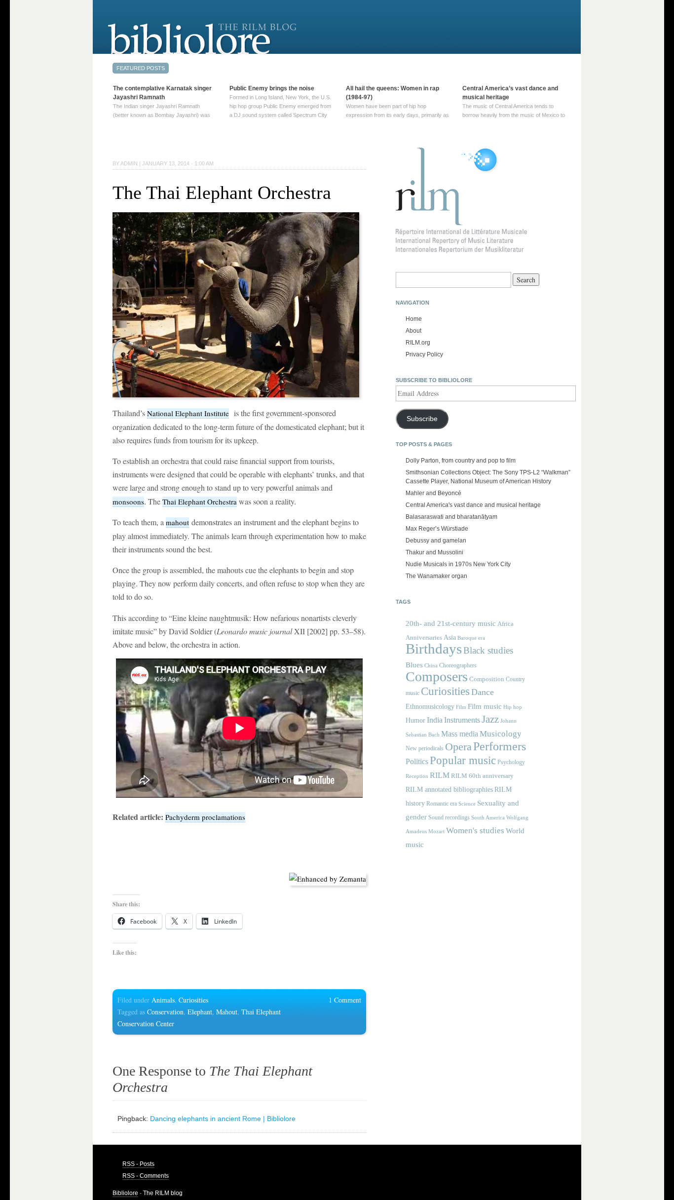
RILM (439, 775)
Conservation (165, 1011)
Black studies (488, 650)
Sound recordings (449, 817)
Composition (486, 679)
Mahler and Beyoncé (433, 493)
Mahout (226, 1011)
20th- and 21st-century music (451, 623)
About (413, 330)
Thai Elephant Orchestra (199, 501)
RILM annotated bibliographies (449, 789)
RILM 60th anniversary (482, 776)
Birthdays (434, 649)
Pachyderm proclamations (205, 817)
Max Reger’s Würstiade (437, 528)
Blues (414, 665)
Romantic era (441, 803)
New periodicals (425, 748)
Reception (417, 776)
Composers (437, 676)
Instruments (462, 720)
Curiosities (193, 1000)
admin (129, 163)
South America (488, 817)
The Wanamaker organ (436, 576)
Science (467, 804)
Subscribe (422, 419)
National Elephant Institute (188, 413)
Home (414, 318)
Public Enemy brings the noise (271, 88)
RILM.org (418, 342)
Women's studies (475, 830)
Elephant (199, 1011)
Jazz (490, 719)
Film (461, 707)
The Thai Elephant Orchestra (221, 192)
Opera (458, 746)
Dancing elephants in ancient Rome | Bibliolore (223, 1119)
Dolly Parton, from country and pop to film (461, 460)
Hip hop (512, 707)
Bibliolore (125, 1193)
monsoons (128, 501)
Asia (450, 637)
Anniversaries (424, 637)
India (435, 720)
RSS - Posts (138, 1164)
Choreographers (458, 665)
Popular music (463, 760)
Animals (163, 1000)
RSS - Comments (145, 1175)
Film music (485, 706)
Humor (415, 720)
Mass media (459, 734)
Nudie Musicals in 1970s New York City (458, 564)
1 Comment (345, 1000)
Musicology (501, 733)
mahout (177, 522)
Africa (505, 623)
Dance (482, 692)
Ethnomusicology (430, 706)
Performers (499, 746)
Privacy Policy (424, 354)
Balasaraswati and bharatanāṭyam (451, 516)
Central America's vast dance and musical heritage (473, 505)
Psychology (511, 762)
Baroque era (471, 638)
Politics (417, 761)
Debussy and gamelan (436, 540)
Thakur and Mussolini (434, 552)
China (431, 665)
